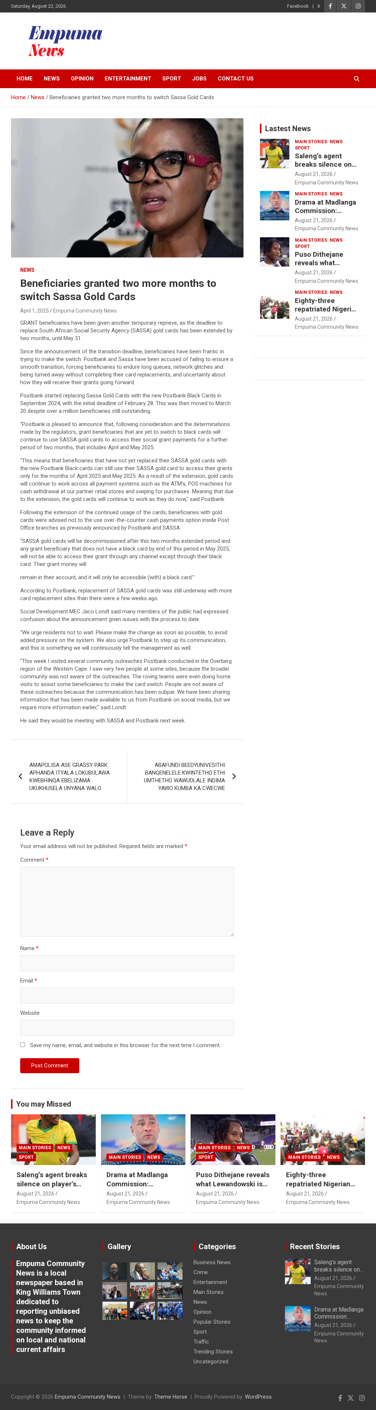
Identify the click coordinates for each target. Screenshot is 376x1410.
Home (25, 78)
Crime (201, 1272)
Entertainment (128, 78)
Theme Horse (170, 1396)
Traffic (201, 1341)
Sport (171, 78)
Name (29, 948)
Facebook (298, 6)
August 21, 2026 (314, 174)
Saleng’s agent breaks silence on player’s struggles (323, 164)
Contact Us (236, 78)
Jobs (199, 78)
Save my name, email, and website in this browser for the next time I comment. (125, 1045)
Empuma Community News (85, 311)
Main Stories (311, 141)
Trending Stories (213, 1351)
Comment (34, 860)
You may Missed (43, 1104)
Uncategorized (211, 1361)
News (52, 78)
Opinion (82, 78)
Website (30, 1013)
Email (28, 980)
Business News (212, 1262)
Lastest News (288, 128)
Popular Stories (212, 1322)
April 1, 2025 (34, 311)
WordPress (258, 1396)
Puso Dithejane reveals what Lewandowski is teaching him (319, 267)
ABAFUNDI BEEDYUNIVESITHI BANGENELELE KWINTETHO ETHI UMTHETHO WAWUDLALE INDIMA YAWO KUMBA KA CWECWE (184, 776)
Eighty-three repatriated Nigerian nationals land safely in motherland (319, 1188)
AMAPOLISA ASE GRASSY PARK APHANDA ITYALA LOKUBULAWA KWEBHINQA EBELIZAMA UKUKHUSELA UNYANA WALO (69, 776)
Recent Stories (315, 1246)
